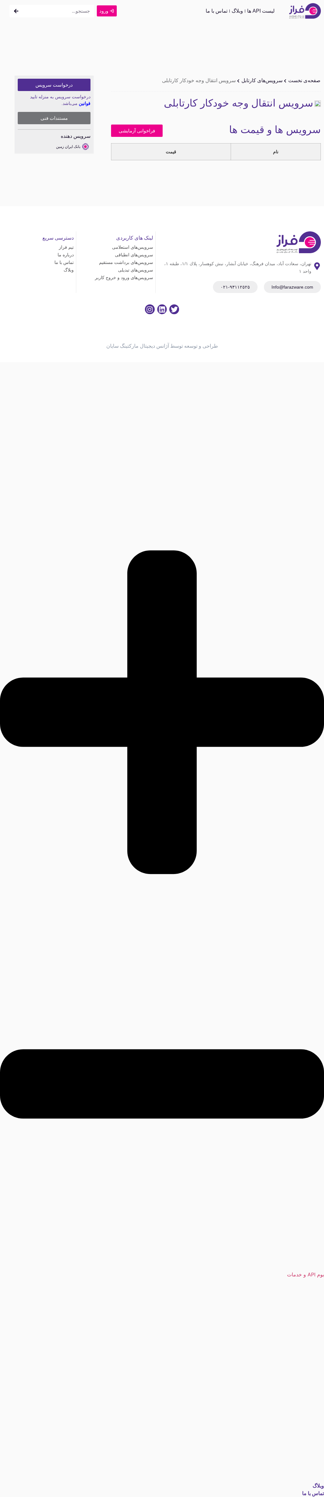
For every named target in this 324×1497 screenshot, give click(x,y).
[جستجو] (16, 11)
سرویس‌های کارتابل (262, 80)
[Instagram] (150, 309)
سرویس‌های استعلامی (132, 247)
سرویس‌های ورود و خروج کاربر (124, 277)
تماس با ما (216, 11)
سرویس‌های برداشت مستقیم (126, 262)
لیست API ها (261, 11)
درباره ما (66, 254)
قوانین (84, 103)
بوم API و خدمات (305, 1274)
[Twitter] (174, 309)
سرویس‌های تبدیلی (135, 269)
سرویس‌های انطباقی (134, 254)
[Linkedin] (162, 309)
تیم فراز (66, 247)
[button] (162, 903)
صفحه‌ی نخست (304, 80)
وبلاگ (237, 11)
